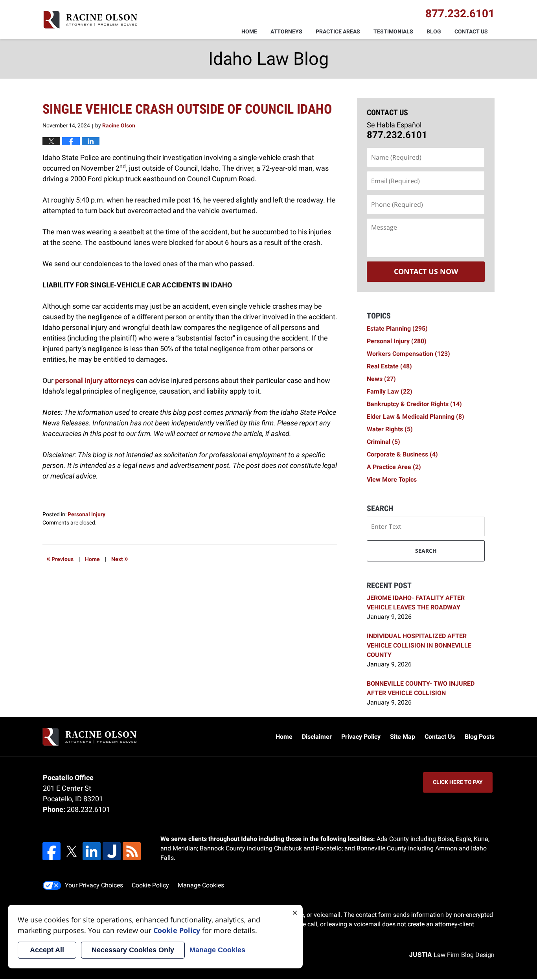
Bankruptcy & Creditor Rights (414, 404)
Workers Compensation (408, 353)
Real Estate (389, 366)
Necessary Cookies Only (133, 950)
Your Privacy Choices (94, 885)
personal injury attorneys (94, 380)
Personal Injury (86, 514)
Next (119, 558)
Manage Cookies (201, 885)
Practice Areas (338, 31)
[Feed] (132, 851)
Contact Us (471, 31)
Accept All (47, 950)
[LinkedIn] (92, 851)
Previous (60, 558)
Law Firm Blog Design (452, 955)
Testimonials (393, 31)
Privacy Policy (361, 736)
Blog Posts (480, 736)
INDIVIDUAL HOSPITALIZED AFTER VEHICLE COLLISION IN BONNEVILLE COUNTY (419, 645)
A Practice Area (394, 467)
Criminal (383, 441)
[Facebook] (51, 851)
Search (426, 550)
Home (249, 31)
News (381, 379)
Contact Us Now (426, 271)
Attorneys (286, 31)
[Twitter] (72, 851)
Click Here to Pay (458, 782)
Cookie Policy (150, 885)
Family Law (389, 391)
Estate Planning (397, 328)
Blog (434, 31)
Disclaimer (317, 736)
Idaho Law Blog (89, 19)
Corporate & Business (402, 454)
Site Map (402, 736)
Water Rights (390, 429)
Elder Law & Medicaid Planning (415, 416)
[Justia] (112, 851)
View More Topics (392, 479)
